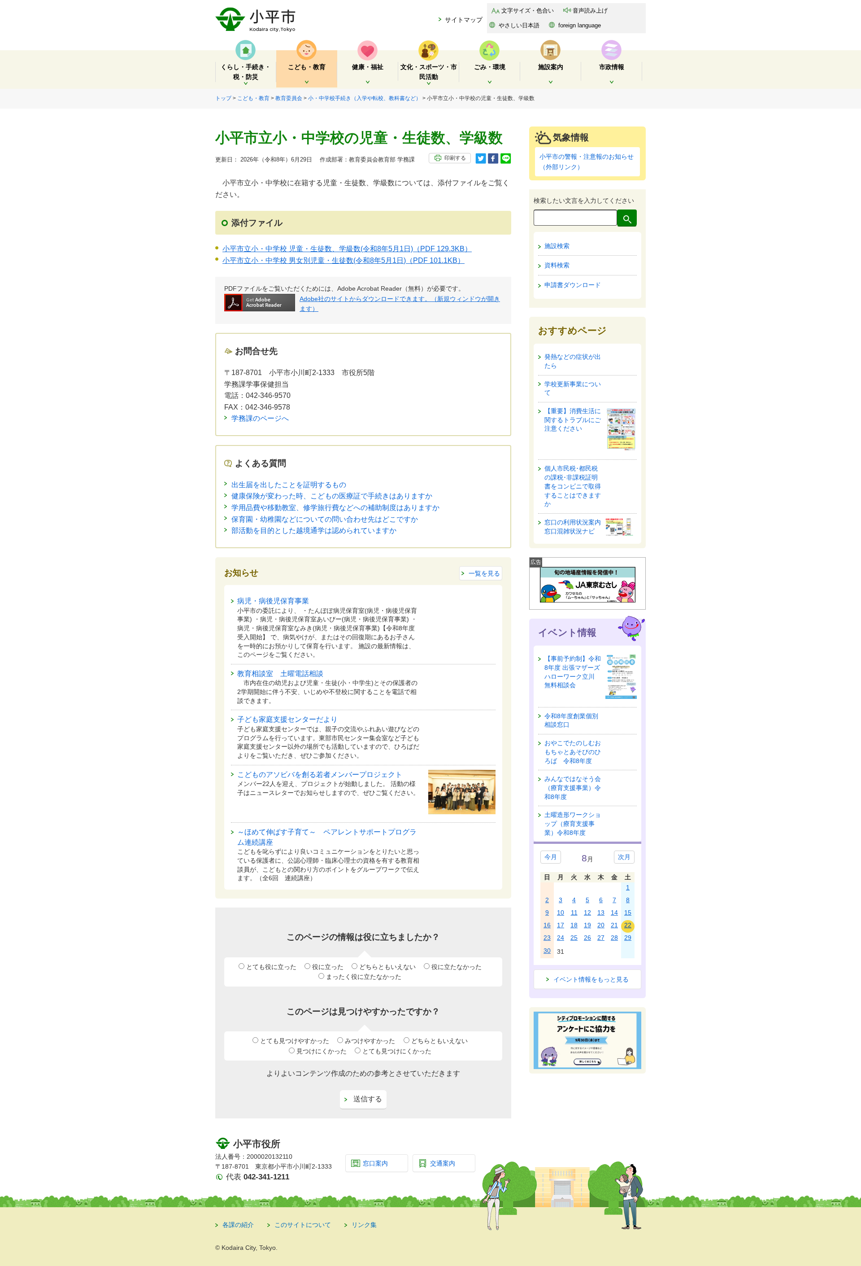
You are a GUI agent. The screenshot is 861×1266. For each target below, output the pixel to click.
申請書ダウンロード (572, 284)
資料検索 (557, 265)
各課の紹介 (238, 1224)
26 (587, 937)
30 (547, 950)
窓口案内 (375, 1163)
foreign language (579, 25)
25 (574, 937)
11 (574, 912)
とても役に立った (271, 966)
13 (600, 912)
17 (560, 925)
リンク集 (364, 1224)
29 (627, 937)
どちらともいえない (387, 966)
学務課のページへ (260, 418)
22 (627, 925)
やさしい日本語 (519, 25)
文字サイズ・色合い (527, 10)
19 (587, 925)
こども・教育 (253, 98)
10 (560, 912)
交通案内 (442, 1163)
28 (614, 937)
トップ (223, 98)
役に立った (328, 966)
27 (600, 937)
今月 (550, 856)
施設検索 (557, 245)
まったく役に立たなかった (363, 976)
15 (627, 912)
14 (614, 912)
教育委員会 (288, 98)
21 (614, 925)
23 (547, 937)
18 (574, 925)
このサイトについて (302, 1224)
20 (600, 925)
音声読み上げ (590, 10)
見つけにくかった (321, 1051)
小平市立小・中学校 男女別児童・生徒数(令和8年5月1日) (343, 260)
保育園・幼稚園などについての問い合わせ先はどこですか (324, 519)
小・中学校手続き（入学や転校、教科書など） (364, 98)
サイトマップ (464, 19)
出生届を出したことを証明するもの (288, 485)
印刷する (455, 158)
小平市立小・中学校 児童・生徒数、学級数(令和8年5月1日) (347, 249)
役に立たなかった (456, 966)
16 (547, 925)
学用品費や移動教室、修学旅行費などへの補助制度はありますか (335, 507)
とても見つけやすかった (294, 1040)
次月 (624, 856)
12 (587, 912)
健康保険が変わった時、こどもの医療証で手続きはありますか (331, 496)
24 (560, 937)
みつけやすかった (370, 1040)
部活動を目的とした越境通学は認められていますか (313, 530)
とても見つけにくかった (396, 1051)
